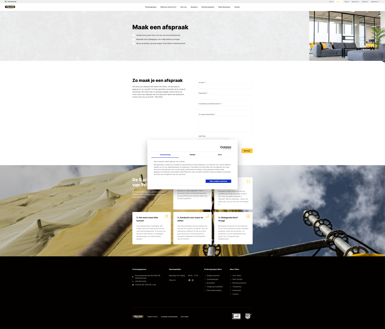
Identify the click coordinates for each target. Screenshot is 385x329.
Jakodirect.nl (375, 1)
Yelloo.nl (338, 1)
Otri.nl (331, 1)
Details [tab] (192, 155)
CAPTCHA (202, 136)
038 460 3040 (12, 1)
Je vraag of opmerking (207, 114)
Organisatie (203, 93)
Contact (237, 7)
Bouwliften (211, 283)
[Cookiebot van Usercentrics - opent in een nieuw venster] (222, 147)
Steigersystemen (213, 275)
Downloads (237, 290)
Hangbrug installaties (215, 287)
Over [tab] (220, 155)
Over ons (183, 7)
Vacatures (194, 7)
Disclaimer (184, 316)
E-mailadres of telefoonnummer (210, 104)
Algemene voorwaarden (169, 316)
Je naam (202, 82)
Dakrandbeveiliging (214, 290)
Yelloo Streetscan (224, 7)
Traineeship (237, 287)
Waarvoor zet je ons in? (168, 7)
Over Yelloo (237, 275)
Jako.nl (346, 1)
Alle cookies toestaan (218, 181)
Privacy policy (153, 316)
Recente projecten (208, 7)
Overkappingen (212, 279)
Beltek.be (365, 1)
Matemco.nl (355, 1)
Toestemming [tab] (165, 155)
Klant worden (237, 279)
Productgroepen (150, 7)
